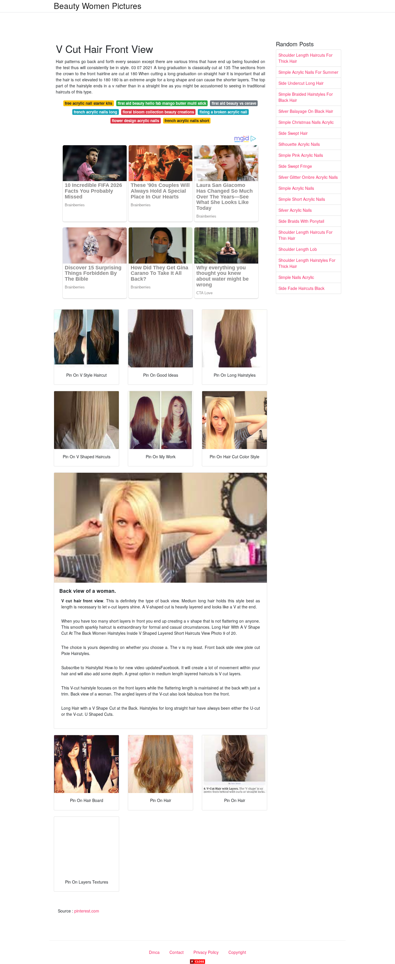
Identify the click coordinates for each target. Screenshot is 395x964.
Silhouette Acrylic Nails (299, 144)
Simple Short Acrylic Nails (301, 199)
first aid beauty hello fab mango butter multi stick (162, 103)
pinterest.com (86, 911)
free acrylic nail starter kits (88, 103)
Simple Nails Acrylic (296, 277)
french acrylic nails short (187, 120)
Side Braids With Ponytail (301, 221)
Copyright (237, 952)
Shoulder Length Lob (297, 249)
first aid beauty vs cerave (234, 103)
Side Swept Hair (293, 133)
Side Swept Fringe (295, 166)
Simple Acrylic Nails (296, 188)
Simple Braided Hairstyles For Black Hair (305, 97)
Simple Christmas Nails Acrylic (306, 122)
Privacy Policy (206, 952)
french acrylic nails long (95, 112)
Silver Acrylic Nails (295, 210)
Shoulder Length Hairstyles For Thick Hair (306, 263)
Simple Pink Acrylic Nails (300, 155)
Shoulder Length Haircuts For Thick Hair (305, 58)
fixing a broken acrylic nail (223, 112)
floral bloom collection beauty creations (158, 112)
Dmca (154, 952)
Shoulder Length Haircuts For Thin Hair (305, 235)
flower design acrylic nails (135, 120)
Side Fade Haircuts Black (301, 288)
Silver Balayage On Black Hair (305, 111)
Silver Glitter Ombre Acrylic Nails (308, 177)
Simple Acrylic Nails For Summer (308, 72)
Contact (176, 952)
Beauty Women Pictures (97, 5)
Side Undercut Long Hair (301, 83)
